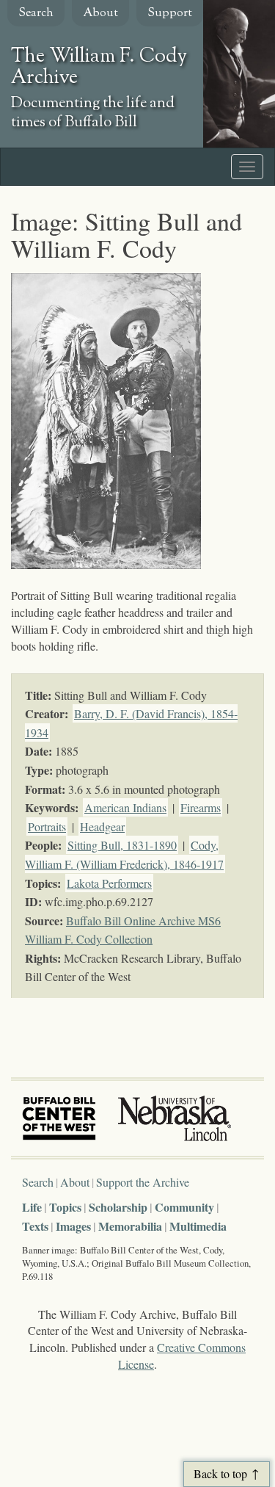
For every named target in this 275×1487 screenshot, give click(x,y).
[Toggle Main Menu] (247, 166)
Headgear (102, 826)
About (100, 13)
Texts (35, 1226)
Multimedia (198, 1226)
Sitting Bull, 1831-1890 (122, 845)
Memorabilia (130, 1226)
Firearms (200, 807)
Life (32, 1206)
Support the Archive (142, 1182)
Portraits (47, 826)
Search (36, 13)
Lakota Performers (109, 883)
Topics (65, 1206)
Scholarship (118, 1206)
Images (73, 1226)
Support (169, 13)
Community (184, 1206)
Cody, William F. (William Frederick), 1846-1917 (124, 854)
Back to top (220, 1473)
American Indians (125, 807)
